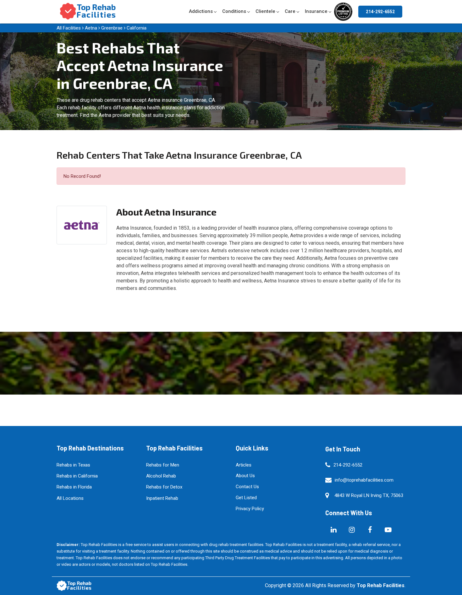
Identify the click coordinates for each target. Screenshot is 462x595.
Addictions (201, 11)
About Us (245, 475)
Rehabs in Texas (73, 465)
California (136, 28)
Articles (243, 465)
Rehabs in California (77, 476)
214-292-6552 (380, 11)
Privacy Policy (250, 508)
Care (290, 11)
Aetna (91, 28)
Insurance (316, 11)
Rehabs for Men (162, 465)
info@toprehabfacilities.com (364, 480)
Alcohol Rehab (161, 476)
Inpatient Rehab (162, 498)
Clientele (265, 11)
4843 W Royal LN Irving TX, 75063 (368, 495)
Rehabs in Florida (74, 487)
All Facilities (69, 28)
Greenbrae (112, 28)
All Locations (70, 498)
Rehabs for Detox (164, 487)
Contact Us (247, 486)
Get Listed (246, 497)
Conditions (234, 11)
